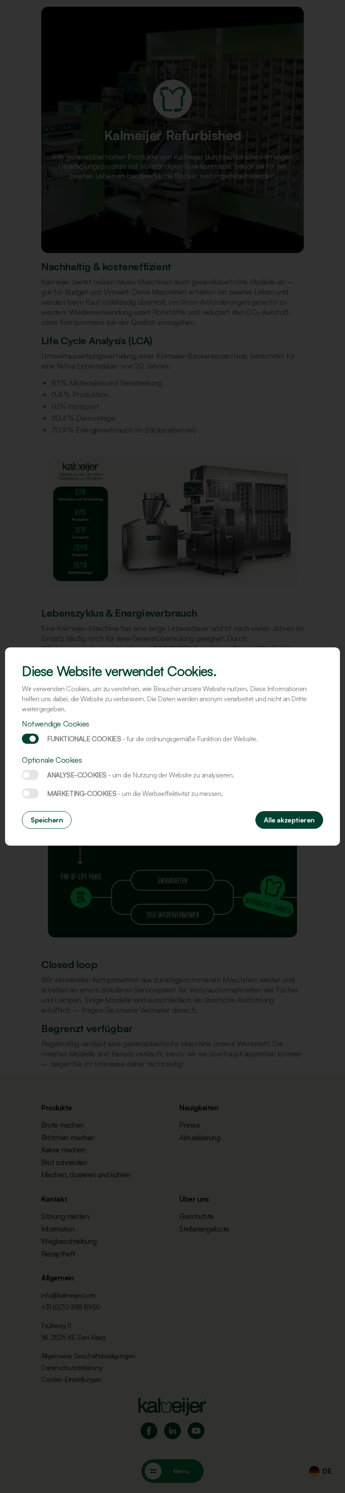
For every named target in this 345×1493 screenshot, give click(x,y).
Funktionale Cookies (30, 739)
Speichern (47, 820)
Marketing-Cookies (30, 793)
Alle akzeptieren (289, 820)
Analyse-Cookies (30, 775)
